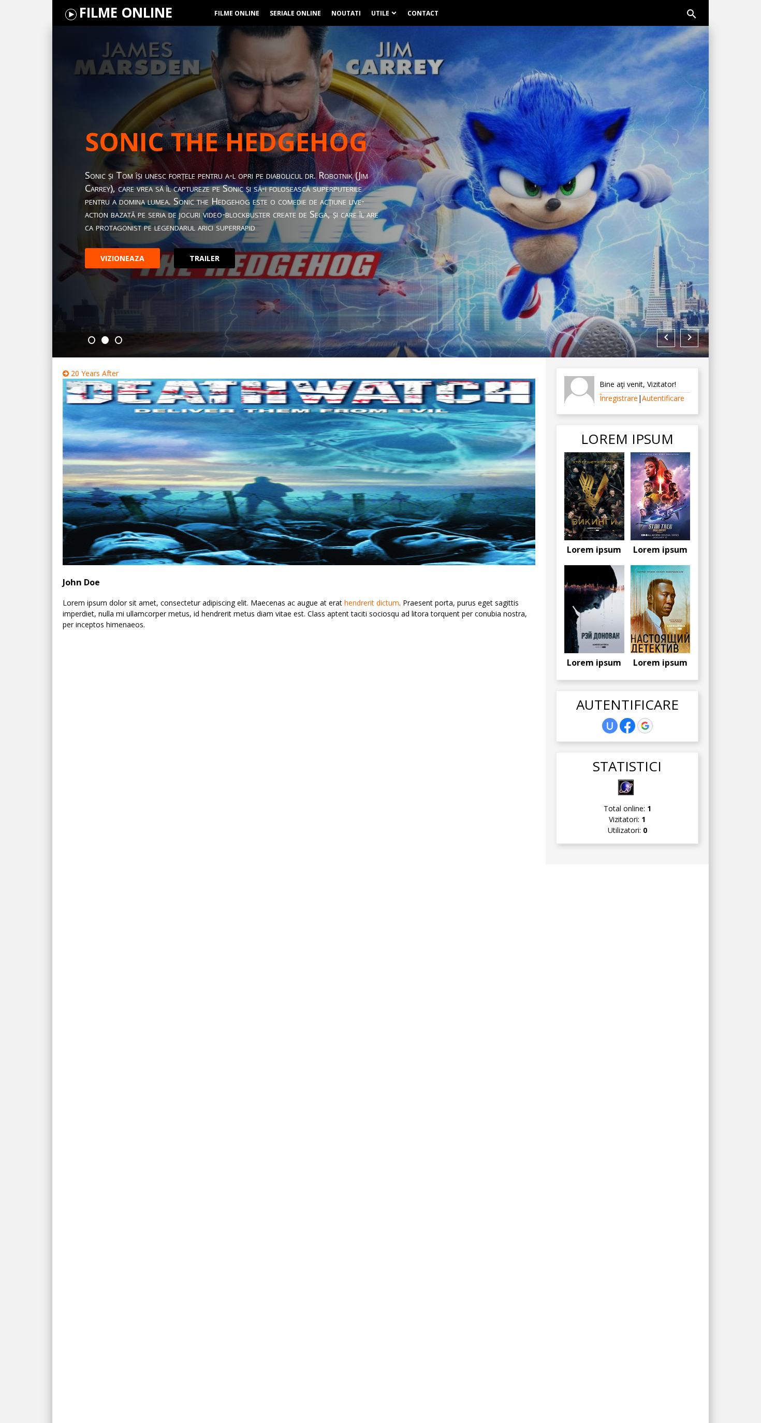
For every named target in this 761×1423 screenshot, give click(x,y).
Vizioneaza (122, 251)
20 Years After (94, 373)
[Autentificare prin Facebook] (627, 726)
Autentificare (663, 398)
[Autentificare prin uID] (610, 726)
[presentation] (666, 338)
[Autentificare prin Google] (645, 726)
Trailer (204, 251)
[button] (91, 340)
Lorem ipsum (594, 549)
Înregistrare (618, 398)
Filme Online (125, 12)
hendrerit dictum (371, 603)
